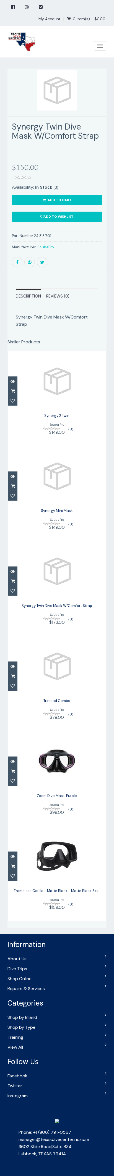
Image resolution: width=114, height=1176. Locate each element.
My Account (49, 19)
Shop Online (19, 979)
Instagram (17, 1096)
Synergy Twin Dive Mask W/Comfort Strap (57, 605)
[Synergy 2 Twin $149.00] (56, 398)
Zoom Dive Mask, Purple (57, 795)
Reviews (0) (57, 296)
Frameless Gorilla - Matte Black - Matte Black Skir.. (57, 890)
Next (103, 100)
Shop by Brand (22, 1017)
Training (15, 1037)
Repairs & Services (26, 988)
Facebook (17, 1076)
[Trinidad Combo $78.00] (57, 683)
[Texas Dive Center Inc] (21, 42)
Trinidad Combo (56, 700)
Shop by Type (21, 1027)
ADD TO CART (59, 200)
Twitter (14, 1086)
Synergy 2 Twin (56, 415)
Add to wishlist (58, 216)
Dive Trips (17, 969)
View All (15, 1047)
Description (28, 296)
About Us (17, 959)
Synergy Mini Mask (57, 510)
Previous (11, 100)
